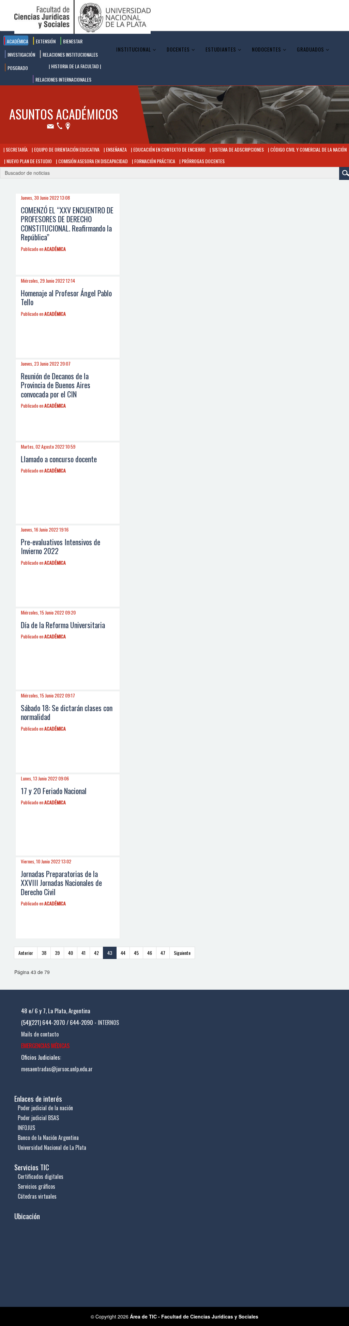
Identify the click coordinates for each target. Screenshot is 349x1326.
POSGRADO (17, 67)
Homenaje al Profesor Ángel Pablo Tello (66, 297)
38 (44, 952)
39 (57, 952)
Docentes (178, 49)
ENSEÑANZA (116, 149)
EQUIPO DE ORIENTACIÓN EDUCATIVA (66, 149)
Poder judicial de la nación (45, 1108)
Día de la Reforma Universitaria (63, 624)
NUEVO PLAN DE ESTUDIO (28, 161)
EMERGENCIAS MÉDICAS (45, 1046)
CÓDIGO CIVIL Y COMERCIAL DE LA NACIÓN (308, 149)
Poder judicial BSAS (38, 1118)
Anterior (25, 952)
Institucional (133, 49)
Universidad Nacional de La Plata (52, 1147)
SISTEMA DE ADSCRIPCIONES (237, 149)
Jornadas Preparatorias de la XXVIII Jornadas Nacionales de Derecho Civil (61, 882)
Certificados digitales (40, 1176)
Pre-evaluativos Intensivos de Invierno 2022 (60, 546)
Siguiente (182, 952)
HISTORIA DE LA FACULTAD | (75, 66)
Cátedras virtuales (37, 1196)
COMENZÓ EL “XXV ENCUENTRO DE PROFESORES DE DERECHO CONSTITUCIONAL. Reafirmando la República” (67, 223)
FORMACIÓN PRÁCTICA (154, 161)
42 (96, 952)
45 (136, 952)
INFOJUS (26, 1128)
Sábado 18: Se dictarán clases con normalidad (66, 712)
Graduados (310, 49)
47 (163, 952)
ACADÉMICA (55, 248)
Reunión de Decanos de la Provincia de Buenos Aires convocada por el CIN (55, 384)
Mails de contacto (40, 1034)
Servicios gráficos (36, 1186)
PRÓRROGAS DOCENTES (203, 161)
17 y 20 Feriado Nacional (54, 790)
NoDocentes (266, 49)
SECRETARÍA (16, 149)
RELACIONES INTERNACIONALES (62, 79)
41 (83, 952)
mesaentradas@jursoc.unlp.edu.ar (57, 1069)
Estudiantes (221, 49)
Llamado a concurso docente (59, 458)
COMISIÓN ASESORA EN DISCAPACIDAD (92, 161)
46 (149, 952)
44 (123, 952)
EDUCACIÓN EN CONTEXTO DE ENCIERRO (169, 149)
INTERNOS (108, 1022)
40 (70, 952)
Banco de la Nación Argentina (48, 1137)
